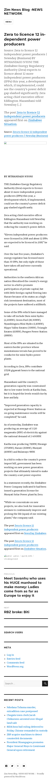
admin (16, 556)
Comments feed (15, 662)
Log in (10, 654)
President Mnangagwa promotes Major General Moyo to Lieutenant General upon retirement (26, 746)
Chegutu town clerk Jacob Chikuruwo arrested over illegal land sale (25, 719)
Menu (9, 22)
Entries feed (13, 658)
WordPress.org (15, 666)
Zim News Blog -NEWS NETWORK (19, 774)
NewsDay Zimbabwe (35, 533)
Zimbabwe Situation (35, 548)
